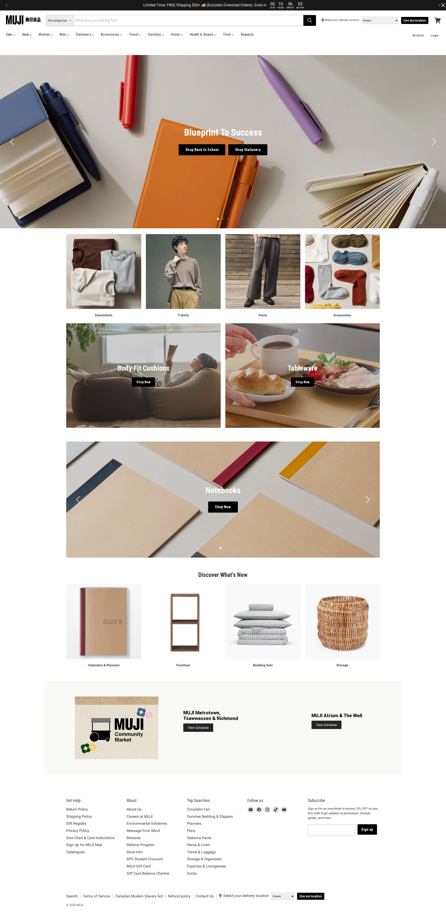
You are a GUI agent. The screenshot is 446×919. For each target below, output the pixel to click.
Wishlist (418, 35)
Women (45, 34)
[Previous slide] (12, 141)
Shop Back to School (202, 149)
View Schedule (198, 727)
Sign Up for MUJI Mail (84, 845)
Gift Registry (76, 823)
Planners (194, 823)
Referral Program (140, 845)
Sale (9, 34)
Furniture (155, 34)
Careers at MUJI (140, 816)
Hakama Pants (199, 838)
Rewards (247, 34)
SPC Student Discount (145, 859)
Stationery (84, 34)
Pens (191, 830)
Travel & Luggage (201, 852)
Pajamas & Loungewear (206, 866)
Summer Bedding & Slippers (210, 816)
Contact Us (204, 896)
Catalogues (75, 852)
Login (434, 35)
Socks (192, 873)
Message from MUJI (143, 830)
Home (176, 34)
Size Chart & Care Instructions (90, 838)
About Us (134, 809)
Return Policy (77, 809)
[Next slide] (433, 141)
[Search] (309, 20)
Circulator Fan (198, 809)
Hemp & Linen (198, 845)
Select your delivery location (342, 20)
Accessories (110, 34)
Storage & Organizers (204, 859)
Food (227, 34)
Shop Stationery (247, 149)
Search (72, 896)
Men (63, 34)
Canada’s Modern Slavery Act (139, 896)
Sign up (367, 829)
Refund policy (179, 896)
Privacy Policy (77, 830)
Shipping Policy (79, 816)
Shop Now (223, 507)
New (26, 34)
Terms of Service (96, 896)
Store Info (135, 852)
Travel (134, 34)
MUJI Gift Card (139, 866)
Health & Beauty (202, 34)
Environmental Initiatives (147, 823)
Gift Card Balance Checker (148, 873)
